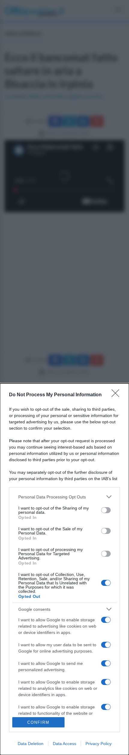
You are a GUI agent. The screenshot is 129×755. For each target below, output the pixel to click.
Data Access (64, 743)
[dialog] (64, 569)
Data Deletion (31, 743)
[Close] (117, 395)
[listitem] (64, 497)
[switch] (106, 510)
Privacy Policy (99, 743)
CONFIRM (38, 722)
